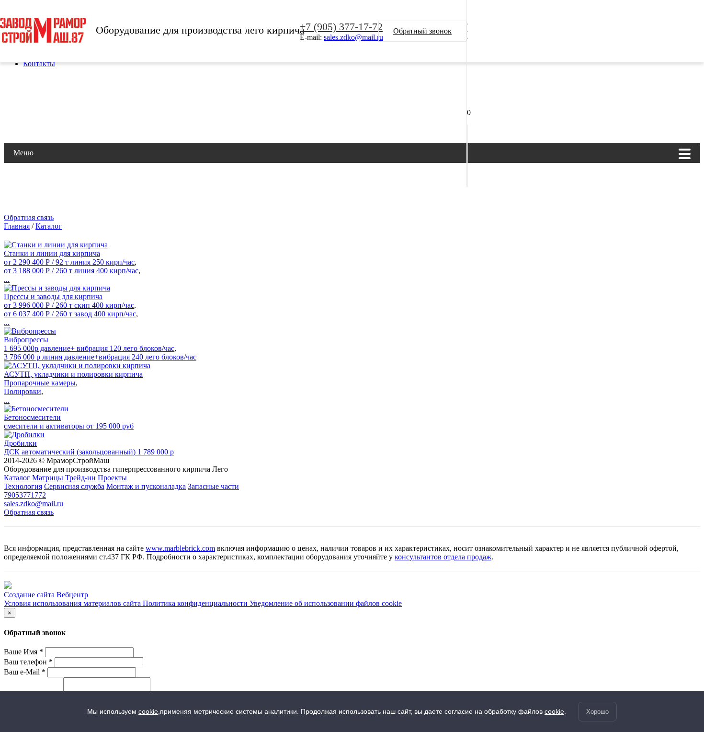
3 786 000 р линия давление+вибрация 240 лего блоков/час (100, 357)
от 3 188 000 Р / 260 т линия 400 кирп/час (71, 271)
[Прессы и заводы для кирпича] (57, 288)
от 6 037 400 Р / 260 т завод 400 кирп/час (70, 314)
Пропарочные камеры (40, 383)
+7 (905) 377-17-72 (341, 27)
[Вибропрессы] (30, 331)
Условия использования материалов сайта (73, 603)
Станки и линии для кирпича (52, 253)
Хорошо (597, 711)
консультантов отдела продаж (443, 557)
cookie (148, 711)
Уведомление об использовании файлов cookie (326, 603)
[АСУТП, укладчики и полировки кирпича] (77, 365)
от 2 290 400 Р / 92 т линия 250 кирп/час (69, 262)
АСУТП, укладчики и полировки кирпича (73, 374)
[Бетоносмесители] (36, 409)
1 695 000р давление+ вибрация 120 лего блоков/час (89, 348)
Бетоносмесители (32, 417)
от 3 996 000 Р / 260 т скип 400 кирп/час (69, 305)
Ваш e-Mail (24, 672)
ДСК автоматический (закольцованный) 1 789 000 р (89, 452)
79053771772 (25, 495)
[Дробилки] (24, 434)
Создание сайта (30, 595)
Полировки (22, 391)
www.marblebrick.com (180, 548)
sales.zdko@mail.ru (353, 37)
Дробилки (20, 443)
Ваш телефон (28, 662)
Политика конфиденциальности (196, 603)
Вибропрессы (26, 340)
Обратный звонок (422, 31)
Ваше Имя (23, 652)
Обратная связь (29, 217)
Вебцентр (72, 595)
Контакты (39, 63)
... (7, 279)
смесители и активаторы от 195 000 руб (69, 426)
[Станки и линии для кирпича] (56, 245)
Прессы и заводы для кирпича (53, 296)
